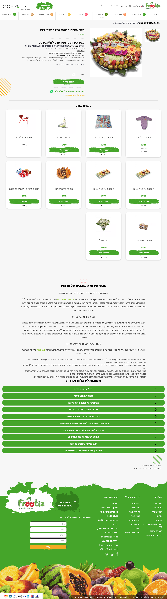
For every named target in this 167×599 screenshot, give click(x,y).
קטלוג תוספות (6, 14)
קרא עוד (144, 151)
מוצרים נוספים (44, 14)
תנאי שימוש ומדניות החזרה (152, 525)
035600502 (68, 95)
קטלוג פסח (135, 503)
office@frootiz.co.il (109, 549)
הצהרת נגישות (156, 531)
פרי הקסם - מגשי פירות (83, 597)
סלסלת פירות (136, 14)
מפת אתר (158, 507)
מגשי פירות (155, 14)
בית (158, 22)
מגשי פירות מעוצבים (65, 299)
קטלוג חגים (25, 14)
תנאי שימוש (157, 511)
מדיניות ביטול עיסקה (153, 535)
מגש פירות (41, 349)
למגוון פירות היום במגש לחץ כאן (72, 55)
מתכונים (123, 597)
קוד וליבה (130, 597)
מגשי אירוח (62, 14)
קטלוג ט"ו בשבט (147, 22)
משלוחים (136, 6)
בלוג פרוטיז (157, 503)
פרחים (81, 14)
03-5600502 (106, 507)
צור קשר (124, 6)
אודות (159, 516)
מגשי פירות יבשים (100, 15)
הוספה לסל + (68, 81)
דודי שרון (149, 597)
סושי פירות (118, 14)
